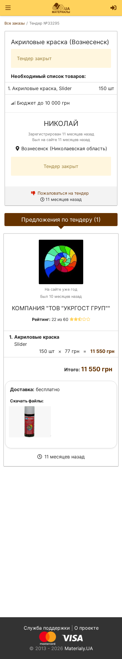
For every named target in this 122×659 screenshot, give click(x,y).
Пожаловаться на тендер (63, 193)
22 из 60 (60, 319)
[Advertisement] (61, 542)
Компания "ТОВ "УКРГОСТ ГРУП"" (61, 308)
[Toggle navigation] (8, 8)
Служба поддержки (47, 628)
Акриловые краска (34, 88)
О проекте (86, 628)
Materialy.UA (79, 648)
